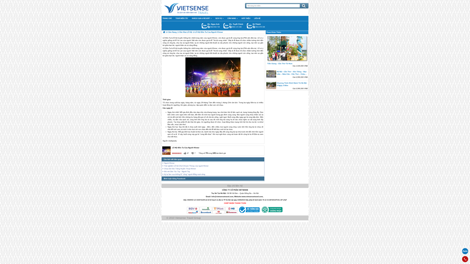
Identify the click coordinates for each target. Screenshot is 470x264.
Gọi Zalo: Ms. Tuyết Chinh (226, 25)
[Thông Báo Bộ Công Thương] (249, 213)
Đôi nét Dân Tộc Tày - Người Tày (177, 171)
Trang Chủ (192, 8)
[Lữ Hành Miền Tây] (164, 32)
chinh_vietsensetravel (230, 27)
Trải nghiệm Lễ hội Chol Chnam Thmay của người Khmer (186, 166)
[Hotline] (465, 259)
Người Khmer (169, 163)
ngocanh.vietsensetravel (208, 27)
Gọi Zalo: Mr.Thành (249, 25)
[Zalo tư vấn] (465, 251)
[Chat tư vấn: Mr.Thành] (254, 27)
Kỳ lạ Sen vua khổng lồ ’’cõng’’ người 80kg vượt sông (184, 174)
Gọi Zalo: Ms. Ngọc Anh (204, 25)
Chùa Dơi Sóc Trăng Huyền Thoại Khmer (180, 169)
